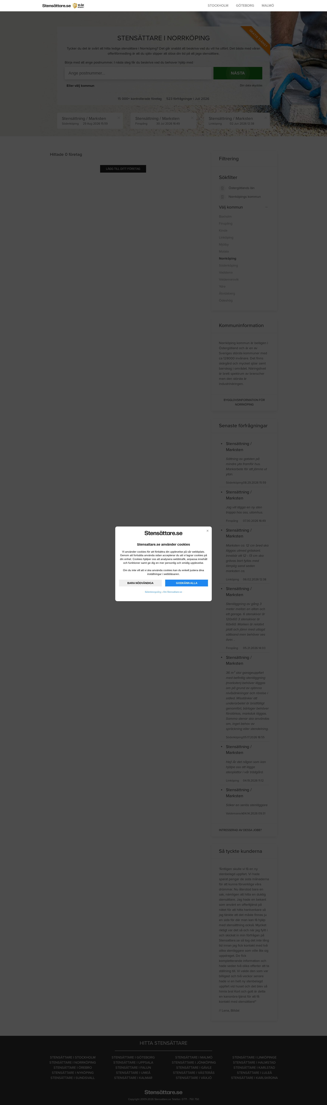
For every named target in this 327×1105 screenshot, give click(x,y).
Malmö (268, 5)
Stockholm (218, 5)
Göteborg (245, 5)
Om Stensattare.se (172, 592)
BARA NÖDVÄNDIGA (140, 583)
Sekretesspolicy (153, 592)
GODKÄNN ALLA (186, 583)
